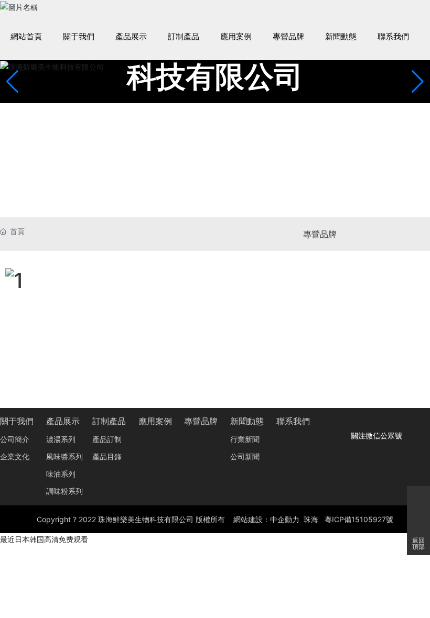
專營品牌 (320, 234)
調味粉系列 (64, 491)
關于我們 (17, 421)
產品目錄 (107, 457)
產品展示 (63, 421)
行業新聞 (245, 440)
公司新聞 (245, 457)
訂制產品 (109, 421)
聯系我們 (293, 421)
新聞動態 (247, 421)
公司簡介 (14, 440)
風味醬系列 (64, 457)
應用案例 (155, 421)
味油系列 (61, 474)
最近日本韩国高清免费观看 (44, 539)
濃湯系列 (61, 440)
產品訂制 (107, 440)
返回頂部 (418, 543)
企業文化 (14, 457)
